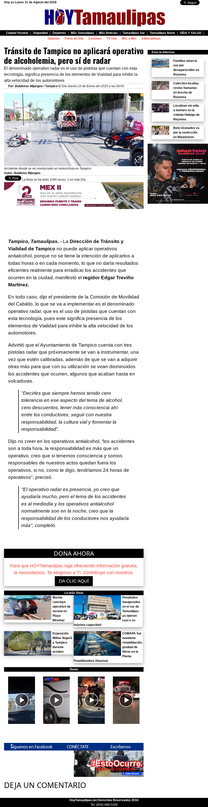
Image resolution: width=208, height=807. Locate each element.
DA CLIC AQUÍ (74, 581)
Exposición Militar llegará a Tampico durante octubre (62, 642)
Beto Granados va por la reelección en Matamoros (186, 132)
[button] (21, 700)
